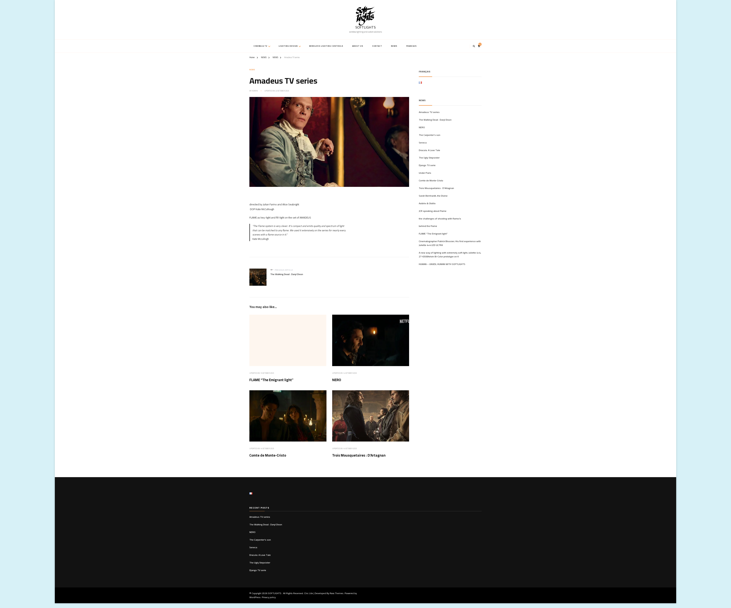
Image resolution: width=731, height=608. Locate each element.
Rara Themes (336, 593)
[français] (420, 83)
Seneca (423, 143)
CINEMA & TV (260, 46)
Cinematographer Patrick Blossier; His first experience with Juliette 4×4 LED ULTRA (450, 243)
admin (255, 91)
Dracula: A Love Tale (429, 150)
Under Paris (425, 173)
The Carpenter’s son (429, 135)
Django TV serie (427, 165)
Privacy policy (269, 597)
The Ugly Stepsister (429, 158)
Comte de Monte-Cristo (267, 455)
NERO (336, 380)
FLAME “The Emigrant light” (271, 380)
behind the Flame (428, 226)
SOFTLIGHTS (365, 28)
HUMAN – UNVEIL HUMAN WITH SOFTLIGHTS (442, 264)
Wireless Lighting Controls (326, 46)
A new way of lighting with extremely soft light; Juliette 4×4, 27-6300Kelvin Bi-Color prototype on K (450, 254)
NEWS (394, 46)
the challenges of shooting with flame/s (440, 219)
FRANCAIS (411, 46)
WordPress (255, 597)
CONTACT (377, 46)
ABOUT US (357, 46)
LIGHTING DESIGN (288, 46)
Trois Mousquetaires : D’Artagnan (358, 455)
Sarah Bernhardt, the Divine (433, 196)
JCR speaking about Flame (432, 211)
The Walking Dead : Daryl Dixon (435, 120)
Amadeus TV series (429, 112)
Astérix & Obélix (427, 203)
